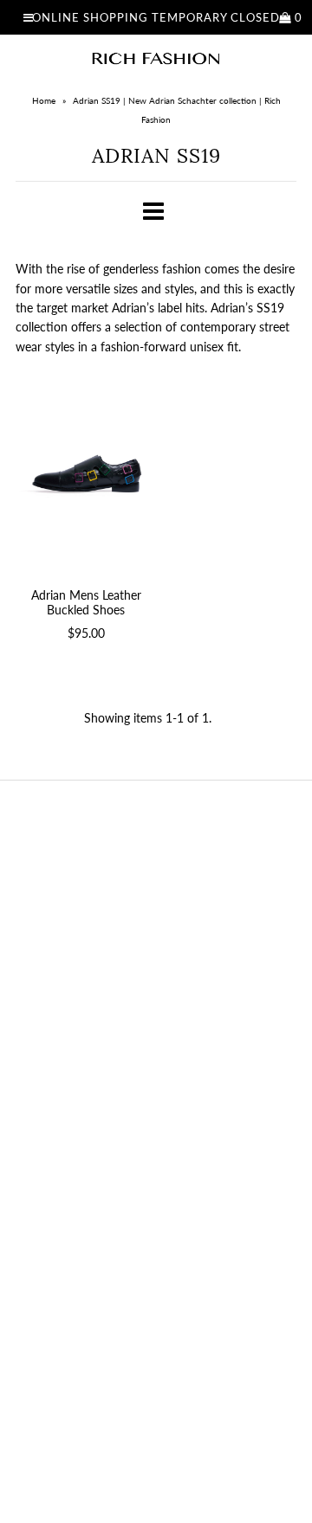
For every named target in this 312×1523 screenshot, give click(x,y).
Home (43, 100)
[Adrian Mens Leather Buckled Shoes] (86, 474)
